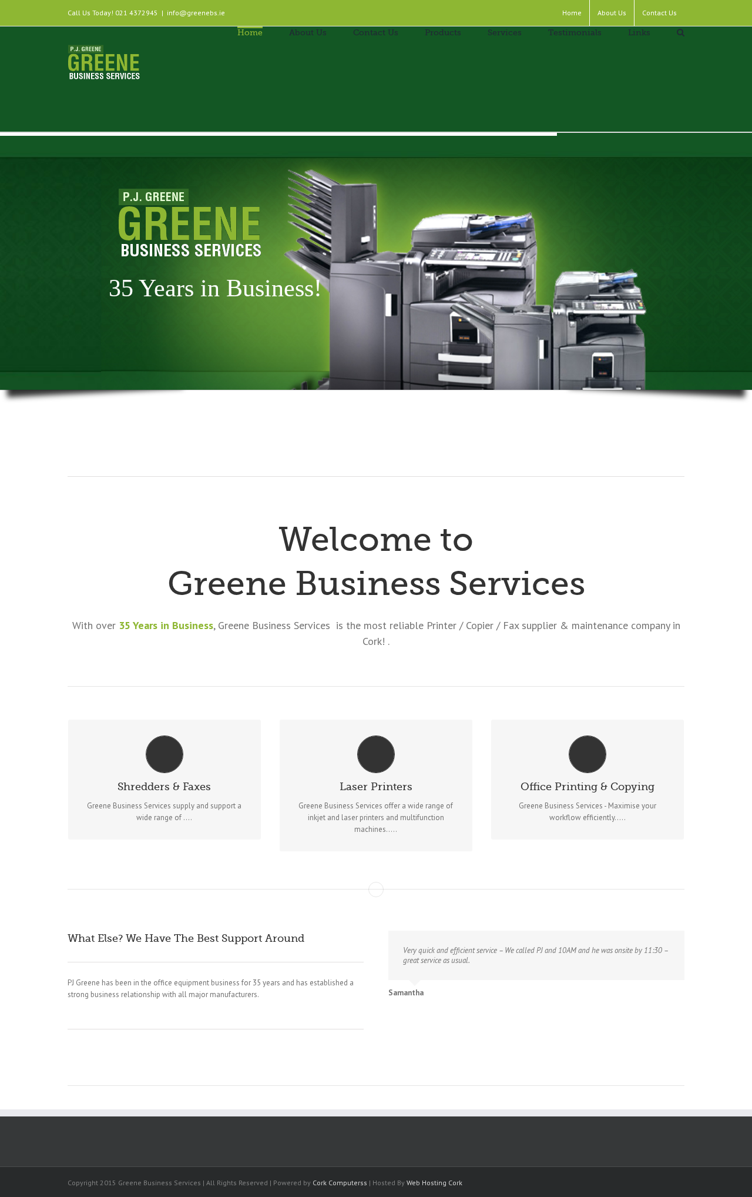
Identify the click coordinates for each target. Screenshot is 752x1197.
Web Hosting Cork (434, 1182)
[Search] (680, 31)
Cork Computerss (340, 1182)
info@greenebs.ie (196, 12)
